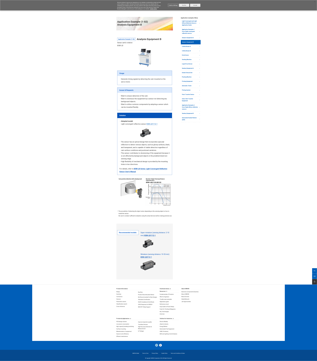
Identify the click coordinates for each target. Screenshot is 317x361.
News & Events (185, 296)
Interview (162, 314)
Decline (184, 5)
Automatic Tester (187, 85)
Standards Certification (144, 299)
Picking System (186, 90)
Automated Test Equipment (167, 329)
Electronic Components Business (190, 291)
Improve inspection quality (145, 322)
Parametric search (121, 301)
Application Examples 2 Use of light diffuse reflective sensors (190, 107)
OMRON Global (135, 353)
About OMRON (185, 294)
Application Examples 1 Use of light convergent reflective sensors (190, 31)
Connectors (119, 296)
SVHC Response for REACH (145, 304)
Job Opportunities (186, 301)
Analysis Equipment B (188, 42)
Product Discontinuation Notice (146, 294)
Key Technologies (164, 311)
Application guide (164, 301)
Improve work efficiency (122, 334)
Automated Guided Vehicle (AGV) (189, 118)
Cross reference (120, 306)
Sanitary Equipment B (188, 113)
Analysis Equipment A (188, 37)
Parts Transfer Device (188, 94)
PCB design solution (121, 321)
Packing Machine (186, 77)
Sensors (118, 299)
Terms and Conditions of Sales (178, 353)
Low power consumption (122, 324)
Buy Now (140, 292)
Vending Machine (186, 59)
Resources (163, 291)
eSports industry (164, 324)
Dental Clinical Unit (187, 72)
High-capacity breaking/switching (125, 326)
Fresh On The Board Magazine (168, 309)
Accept (195, 5)
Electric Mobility (164, 321)
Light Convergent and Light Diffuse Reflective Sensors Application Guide (189, 23)
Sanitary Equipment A (188, 68)
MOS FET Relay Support (144, 307)
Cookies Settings (173, 5)
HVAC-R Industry (164, 331)
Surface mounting (121, 329)
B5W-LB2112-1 (146, 257)
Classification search (121, 304)
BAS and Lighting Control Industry (168, 334)
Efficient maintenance (122, 336)
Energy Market (163, 326)
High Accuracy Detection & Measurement (145, 327)
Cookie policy (153, 9)
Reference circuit (164, 304)
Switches (118, 294)
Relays (118, 291)
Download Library (164, 288)
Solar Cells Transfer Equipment (187, 99)
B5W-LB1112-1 (152, 124)
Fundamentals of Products (167, 294)
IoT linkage (141, 331)
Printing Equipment (187, 81)
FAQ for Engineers (164, 296)
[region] (158, 5)
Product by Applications (123, 318)
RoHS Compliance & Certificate (146, 302)
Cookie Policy (164, 353)
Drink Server (185, 55)
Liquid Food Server (187, 64)
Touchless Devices (143, 324)
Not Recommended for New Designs (147, 297)
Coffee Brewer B (186, 50)
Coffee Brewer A (186, 46)
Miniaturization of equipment (124, 331)
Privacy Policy (155, 353)
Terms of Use (145, 353)
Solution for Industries (166, 318)
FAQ (314, 270)
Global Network (185, 299)
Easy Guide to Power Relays (167, 306)
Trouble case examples (166, 299)
